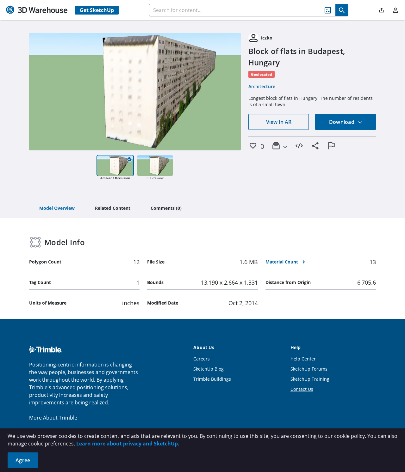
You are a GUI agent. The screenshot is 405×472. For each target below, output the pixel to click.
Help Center (303, 359)
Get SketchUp (97, 10)
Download (342, 121)
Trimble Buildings (212, 379)
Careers (201, 359)
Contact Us (301, 389)
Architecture (261, 86)
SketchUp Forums (308, 369)
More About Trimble (53, 417)
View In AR (278, 121)
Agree (23, 460)
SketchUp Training (309, 379)
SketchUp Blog (208, 369)
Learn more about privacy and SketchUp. (127, 443)
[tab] (57, 208)
